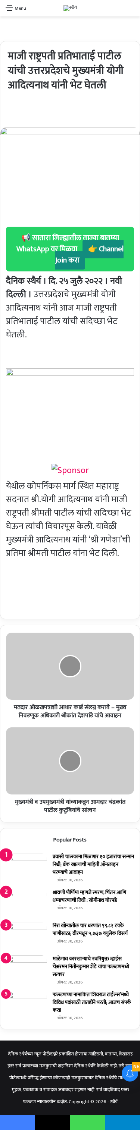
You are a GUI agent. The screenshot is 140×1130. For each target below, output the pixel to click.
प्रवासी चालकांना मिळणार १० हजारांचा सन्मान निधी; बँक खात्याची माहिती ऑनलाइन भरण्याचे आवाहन (93, 864)
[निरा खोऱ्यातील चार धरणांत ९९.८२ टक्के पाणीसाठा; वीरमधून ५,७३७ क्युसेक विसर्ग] (26, 936)
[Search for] (130, 11)
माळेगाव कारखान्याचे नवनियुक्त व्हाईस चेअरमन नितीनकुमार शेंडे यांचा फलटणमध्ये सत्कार (91, 966)
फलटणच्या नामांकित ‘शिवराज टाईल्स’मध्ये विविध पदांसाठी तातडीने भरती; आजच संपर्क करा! (92, 1002)
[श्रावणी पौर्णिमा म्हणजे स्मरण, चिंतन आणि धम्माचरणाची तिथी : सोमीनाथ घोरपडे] (26, 903)
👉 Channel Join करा (89, 255)
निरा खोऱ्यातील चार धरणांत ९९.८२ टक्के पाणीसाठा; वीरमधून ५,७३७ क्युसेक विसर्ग (90, 929)
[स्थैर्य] (70, 8)
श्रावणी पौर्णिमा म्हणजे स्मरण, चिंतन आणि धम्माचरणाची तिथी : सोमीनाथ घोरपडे (89, 896)
